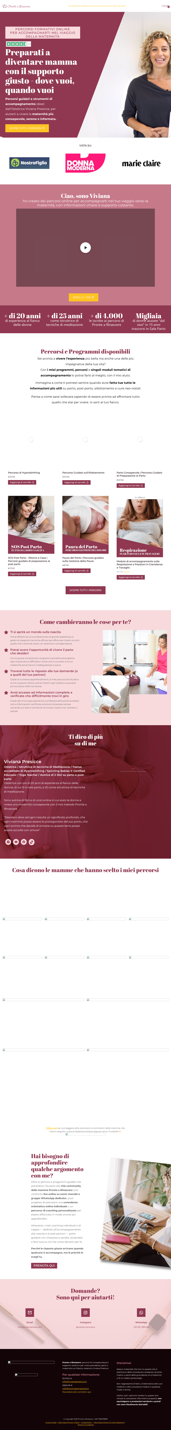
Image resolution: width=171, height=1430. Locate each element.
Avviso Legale (51, 1422)
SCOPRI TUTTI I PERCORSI (86, 590)
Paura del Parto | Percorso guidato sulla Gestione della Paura (83, 559)
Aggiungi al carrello (20, 482)
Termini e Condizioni (86, 1425)
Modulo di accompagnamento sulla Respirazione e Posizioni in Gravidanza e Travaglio (140, 564)
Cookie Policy (86, 1422)
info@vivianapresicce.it (74, 1381)
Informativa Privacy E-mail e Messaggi (109, 1422)
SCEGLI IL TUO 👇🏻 (83, 297)
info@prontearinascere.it (75, 1388)
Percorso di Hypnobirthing (24, 472)
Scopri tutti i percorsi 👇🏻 (27, 128)
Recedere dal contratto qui (76, 1392)
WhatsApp (141, 1322)
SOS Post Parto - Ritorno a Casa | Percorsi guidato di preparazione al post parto (29, 561)
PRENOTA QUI (44, 1265)
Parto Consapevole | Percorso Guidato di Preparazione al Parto (139, 474)
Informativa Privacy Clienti (68, 1422)
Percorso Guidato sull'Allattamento (83, 472)
